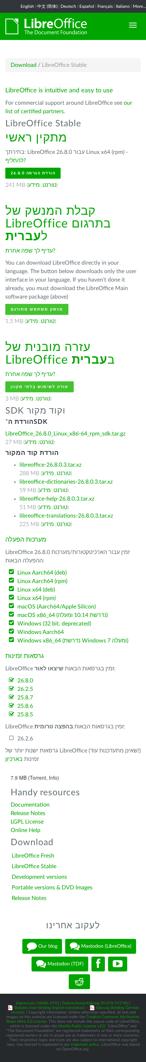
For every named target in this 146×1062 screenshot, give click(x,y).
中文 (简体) (47, 6)
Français (105, 6)
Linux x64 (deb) (36, 590)
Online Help (25, 830)
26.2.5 (25, 689)
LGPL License (27, 822)
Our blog (47, 945)
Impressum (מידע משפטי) (37, 1003)
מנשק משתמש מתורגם (37, 309)
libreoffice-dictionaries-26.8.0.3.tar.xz (66, 482)
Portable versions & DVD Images (52, 887)
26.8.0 (25, 680)
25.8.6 (25, 706)
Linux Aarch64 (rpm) (42, 581)
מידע (34, 185)
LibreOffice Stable (34, 866)
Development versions (39, 877)
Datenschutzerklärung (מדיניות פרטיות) (95, 1003)
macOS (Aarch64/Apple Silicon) (56, 607)
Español (86, 6)
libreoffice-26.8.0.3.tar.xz (50, 465)
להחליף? (15, 160)
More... (139, 6)
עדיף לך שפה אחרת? (30, 251)
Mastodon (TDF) (65, 963)
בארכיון (14, 759)
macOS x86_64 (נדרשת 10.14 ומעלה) (62, 615)
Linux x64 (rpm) (36, 598)
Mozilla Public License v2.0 (81, 1026)
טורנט (49, 185)
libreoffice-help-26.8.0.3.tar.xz (56, 499)
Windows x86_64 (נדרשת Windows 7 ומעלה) (72, 640)
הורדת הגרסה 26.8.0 (33, 173)
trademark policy (85, 1044)
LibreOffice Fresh (33, 856)
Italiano (123, 6)
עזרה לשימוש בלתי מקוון (39, 387)
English (27, 6)
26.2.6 (25, 738)
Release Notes (28, 813)
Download (23, 65)
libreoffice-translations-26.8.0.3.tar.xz (66, 516)
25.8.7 (25, 697)
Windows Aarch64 (40, 632)
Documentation (30, 805)
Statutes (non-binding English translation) (49, 1008)
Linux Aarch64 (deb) (42, 573)
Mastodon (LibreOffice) (105, 945)
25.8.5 (25, 714)
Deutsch (68, 6)
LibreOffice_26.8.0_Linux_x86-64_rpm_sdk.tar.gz (65, 434)
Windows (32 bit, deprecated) (54, 624)
